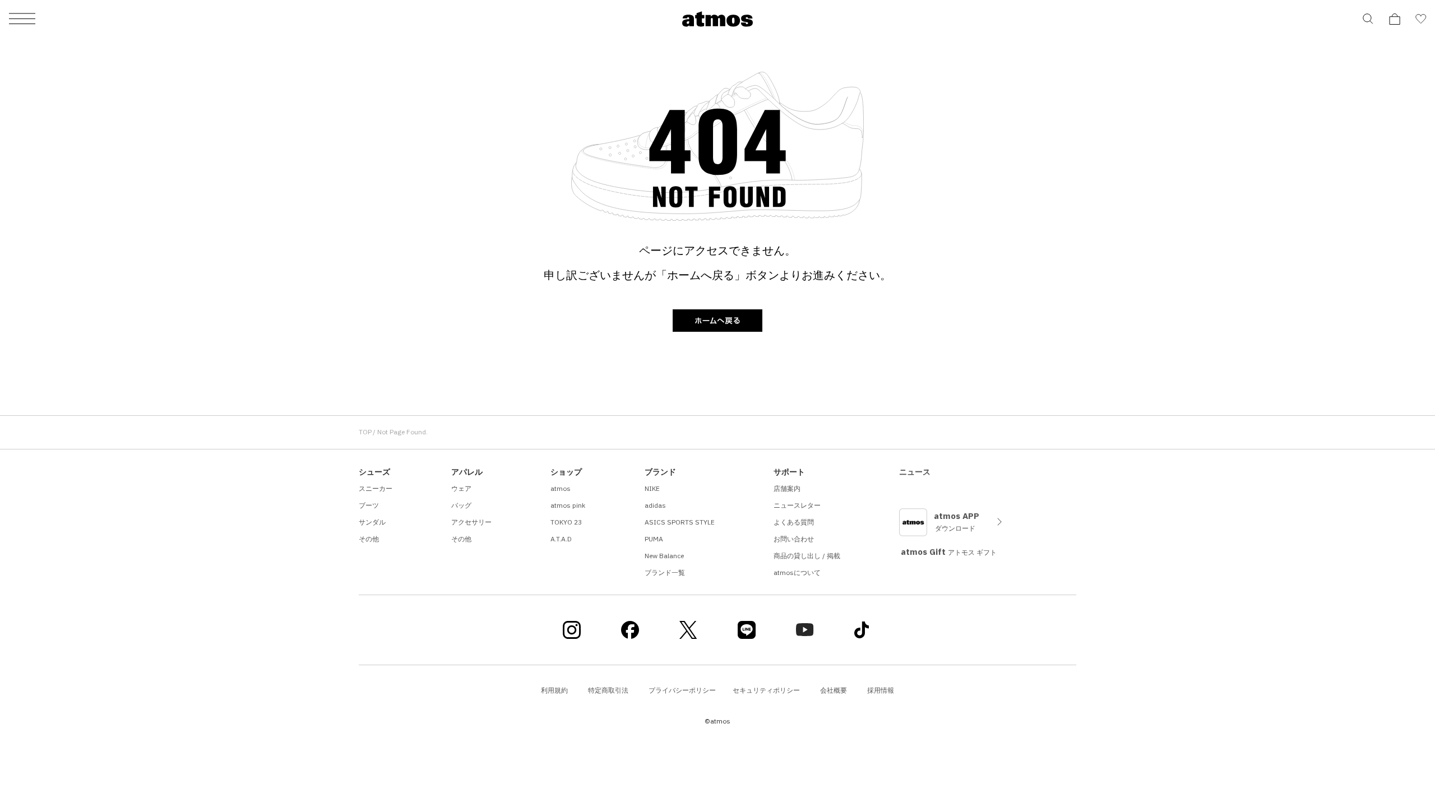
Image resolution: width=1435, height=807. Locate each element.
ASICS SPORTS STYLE (680, 522)
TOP (365, 432)
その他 (369, 539)
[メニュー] (22, 19)
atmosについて (797, 572)
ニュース (915, 472)
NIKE (652, 488)
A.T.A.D (561, 539)
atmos (560, 488)
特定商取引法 (608, 690)
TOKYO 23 (566, 522)
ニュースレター (797, 505)
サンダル (372, 522)
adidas (655, 505)
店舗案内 (787, 488)
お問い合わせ (794, 539)
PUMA (654, 539)
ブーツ (369, 505)
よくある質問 (794, 522)
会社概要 (833, 690)
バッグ (461, 505)
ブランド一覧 (665, 572)
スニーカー (375, 488)
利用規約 (554, 690)
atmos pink (567, 505)
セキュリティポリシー (766, 690)
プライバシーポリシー (682, 690)
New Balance (664, 555)
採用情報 (880, 690)
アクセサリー (471, 522)
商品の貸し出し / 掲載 (807, 555)
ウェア (461, 488)
